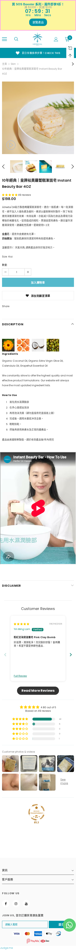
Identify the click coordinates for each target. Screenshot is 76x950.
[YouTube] (26, 903)
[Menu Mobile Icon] (4, 39)
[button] (10, 195)
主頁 (4, 64)
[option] (38, 118)
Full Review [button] (20, 676)
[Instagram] (16, 903)
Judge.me (6, 948)
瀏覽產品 (38, 22)
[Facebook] (5, 903)
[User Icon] (56, 39)
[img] (21, 624)
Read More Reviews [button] (38, 690)
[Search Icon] (16, 39)
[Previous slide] (5, 654)
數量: (4, 265)
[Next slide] (70, 654)
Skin (13, 64)
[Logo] (37, 39)
